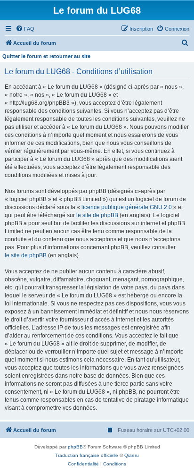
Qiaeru (131, 455)
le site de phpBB (97, 215)
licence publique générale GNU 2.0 (126, 207)
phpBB (75, 446)
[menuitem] (25, 28)
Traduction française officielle (86, 455)
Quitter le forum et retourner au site (46, 56)
